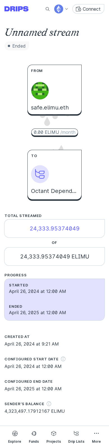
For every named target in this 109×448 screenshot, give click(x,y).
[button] (61, 8)
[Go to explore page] (20, 9)
